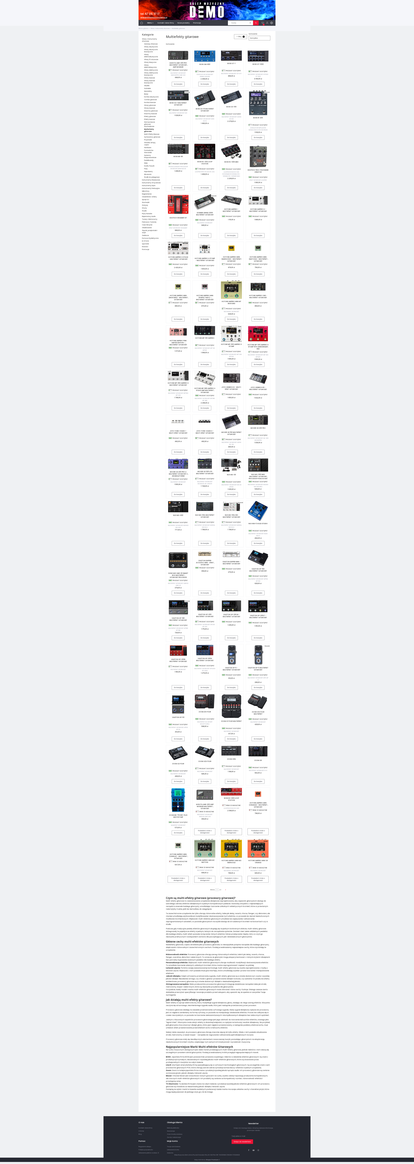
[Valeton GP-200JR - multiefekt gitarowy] (231, 605)
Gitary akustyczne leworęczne (151, 50)
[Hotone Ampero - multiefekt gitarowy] (231, 200)
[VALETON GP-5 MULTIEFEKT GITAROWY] (258, 654)
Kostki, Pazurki (149, 166)
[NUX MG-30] (231, 465)
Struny (144, 208)
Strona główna (143, 28)
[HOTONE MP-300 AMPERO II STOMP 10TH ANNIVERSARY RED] (258, 333)
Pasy (146, 169)
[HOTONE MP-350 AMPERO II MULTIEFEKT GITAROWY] (178, 375)
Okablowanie (147, 228)
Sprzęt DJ (145, 199)
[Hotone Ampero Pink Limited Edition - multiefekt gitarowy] (178, 331)
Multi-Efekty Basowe (151, 134)
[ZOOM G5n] (231, 751)
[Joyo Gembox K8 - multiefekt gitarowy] (258, 378)
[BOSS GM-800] (204, 56)
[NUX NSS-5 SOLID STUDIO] (258, 511)
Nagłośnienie (147, 194)
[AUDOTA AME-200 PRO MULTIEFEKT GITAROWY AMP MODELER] (178, 55)
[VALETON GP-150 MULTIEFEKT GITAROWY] (258, 558)
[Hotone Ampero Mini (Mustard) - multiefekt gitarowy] (178, 286)
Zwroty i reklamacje (174, 1137)
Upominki (145, 244)
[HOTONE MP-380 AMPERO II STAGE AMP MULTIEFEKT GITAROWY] (204, 378)
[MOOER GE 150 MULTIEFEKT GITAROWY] (231, 422)
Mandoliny (148, 91)
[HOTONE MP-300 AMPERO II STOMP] (231, 333)
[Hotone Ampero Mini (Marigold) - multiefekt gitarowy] (231, 248)
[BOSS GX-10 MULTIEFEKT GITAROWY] (204, 98)
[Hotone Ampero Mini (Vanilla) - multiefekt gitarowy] (178, 845)
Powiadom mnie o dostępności (205, 832)
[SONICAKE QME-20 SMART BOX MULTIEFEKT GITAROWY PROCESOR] (178, 560)
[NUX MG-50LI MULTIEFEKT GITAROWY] (204, 507)
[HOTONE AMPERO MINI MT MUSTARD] (231, 289)
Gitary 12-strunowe (151, 59)
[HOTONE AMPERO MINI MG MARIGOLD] (231, 848)
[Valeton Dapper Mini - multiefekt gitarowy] (231, 554)
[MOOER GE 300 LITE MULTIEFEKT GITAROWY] (204, 463)
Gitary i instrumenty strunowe (160, 28)
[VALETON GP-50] (178, 704)
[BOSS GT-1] (231, 55)
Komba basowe (150, 102)
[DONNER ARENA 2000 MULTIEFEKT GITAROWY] (204, 202)
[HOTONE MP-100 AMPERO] (204, 330)
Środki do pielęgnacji (151, 177)
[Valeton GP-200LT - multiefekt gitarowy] (258, 606)
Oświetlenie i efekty (149, 197)
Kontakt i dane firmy (145, 1128)
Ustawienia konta (173, 1150)
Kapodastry (148, 171)
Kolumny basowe (150, 114)
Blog (140, 1134)
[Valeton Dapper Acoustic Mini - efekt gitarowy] (204, 554)
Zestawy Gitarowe (151, 44)
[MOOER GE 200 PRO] (258, 419)
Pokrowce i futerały (149, 222)
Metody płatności (173, 1128)
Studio (144, 211)
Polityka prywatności (146, 1150)
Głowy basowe (149, 108)
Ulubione (170, 1153)
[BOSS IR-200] (258, 102)
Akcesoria (147, 174)
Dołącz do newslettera (242, 1142)
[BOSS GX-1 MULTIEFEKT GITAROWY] (178, 95)
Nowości (145, 247)
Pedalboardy (149, 160)
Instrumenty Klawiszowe (151, 180)
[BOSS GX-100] (231, 97)
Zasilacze (145, 235)
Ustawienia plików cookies (148, 1153)
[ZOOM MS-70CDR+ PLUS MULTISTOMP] (178, 800)
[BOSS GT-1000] (258, 56)
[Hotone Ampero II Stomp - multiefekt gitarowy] (204, 249)
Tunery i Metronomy (149, 219)
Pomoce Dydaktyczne (150, 238)
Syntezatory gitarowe (152, 137)
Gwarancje (171, 1131)
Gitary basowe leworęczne (149, 82)
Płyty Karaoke (147, 214)
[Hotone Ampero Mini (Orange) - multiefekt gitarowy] (258, 794)
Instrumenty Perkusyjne (151, 188)
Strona (212, 890)
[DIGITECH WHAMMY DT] (178, 204)
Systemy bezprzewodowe (150, 156)
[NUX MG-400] (178, 507)
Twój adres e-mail (238, 1136)
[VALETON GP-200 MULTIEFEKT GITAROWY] (204, 605)
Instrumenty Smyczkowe (151, 183)
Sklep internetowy (206, 1160)
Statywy (145, 205)
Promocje (145, 249)
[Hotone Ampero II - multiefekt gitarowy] (258, 200)
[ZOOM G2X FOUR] (204, 752)
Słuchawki (145, 202)
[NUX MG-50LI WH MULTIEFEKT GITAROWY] (231, 507)
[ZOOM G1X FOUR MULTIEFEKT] (258, 701)
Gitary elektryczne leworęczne (151, 74)
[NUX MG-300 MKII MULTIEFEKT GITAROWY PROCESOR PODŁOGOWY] (258, 465)
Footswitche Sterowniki (148, 151)
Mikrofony (145, 191)
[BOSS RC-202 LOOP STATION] (204, 151)
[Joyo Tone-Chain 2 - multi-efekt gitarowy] (204, 421)
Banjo (146, 94)
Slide (146, 163)
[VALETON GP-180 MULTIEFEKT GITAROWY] (178, 607)
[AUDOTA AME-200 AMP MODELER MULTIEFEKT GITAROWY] (204, 795)
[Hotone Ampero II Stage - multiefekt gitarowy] (178, 248)
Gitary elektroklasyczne (150, 66)
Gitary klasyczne (150, 62)
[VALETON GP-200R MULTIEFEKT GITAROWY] (178, 650)
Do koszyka (178, 84)
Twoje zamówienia (173, 1147)
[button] (256, 23)
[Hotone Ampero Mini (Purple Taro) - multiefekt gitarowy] (204, 286)
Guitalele (147, 88)
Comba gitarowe (150, 100)
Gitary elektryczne (151, 70)
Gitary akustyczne (151, 47)
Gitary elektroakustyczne (151, 55)
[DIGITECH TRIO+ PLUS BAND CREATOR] (258, 155)
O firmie (141, 1131)
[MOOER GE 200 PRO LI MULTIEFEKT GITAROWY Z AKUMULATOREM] (178, 463)
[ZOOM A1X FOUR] (204, 701)
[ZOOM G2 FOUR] (178, 753)
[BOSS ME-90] (178, 149)
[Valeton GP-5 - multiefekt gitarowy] (231, 654)
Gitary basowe (149, 78)
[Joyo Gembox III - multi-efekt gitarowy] (231, 378)
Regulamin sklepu (145, 1147)
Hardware (147, 147)
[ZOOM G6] (258, 751)
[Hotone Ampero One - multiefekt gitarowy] (258, 286)
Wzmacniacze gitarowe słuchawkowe (149, 124)
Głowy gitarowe (150, 105)
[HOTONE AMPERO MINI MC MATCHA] (204, 848)
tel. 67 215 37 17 (149, 14)
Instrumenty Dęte (148, 185)
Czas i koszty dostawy (174, 1134)
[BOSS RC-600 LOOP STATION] (231, 791)
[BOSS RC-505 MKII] (231, 151)
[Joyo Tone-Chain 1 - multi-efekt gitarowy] (178, 421)
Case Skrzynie (147, 225)
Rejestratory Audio (149, 216)
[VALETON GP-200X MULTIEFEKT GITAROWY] (204, 650)
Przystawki (148, 140)
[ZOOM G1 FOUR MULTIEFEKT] (231, 706)
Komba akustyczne (151, 97)
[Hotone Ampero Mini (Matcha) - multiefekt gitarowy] (258, 248)
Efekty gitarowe (150, 116)
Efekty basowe (149, 119)
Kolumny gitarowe (151, 111)
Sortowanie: (253, 34)
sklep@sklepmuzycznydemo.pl (153, 17)
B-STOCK (145, 241)
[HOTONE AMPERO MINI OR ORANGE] (258, 848)
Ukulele (146, 86)
